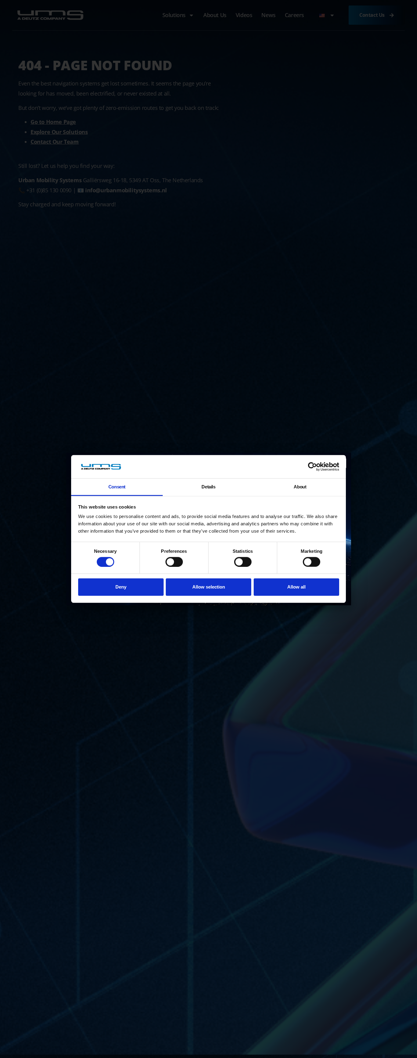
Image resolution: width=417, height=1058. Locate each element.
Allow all (296, 586)
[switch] (174, 562)
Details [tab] (208, 487)
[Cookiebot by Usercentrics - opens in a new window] (312, 466)
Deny (120, 586)
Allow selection (208, 586)
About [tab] (300, 487)
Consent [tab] (116, 487)
